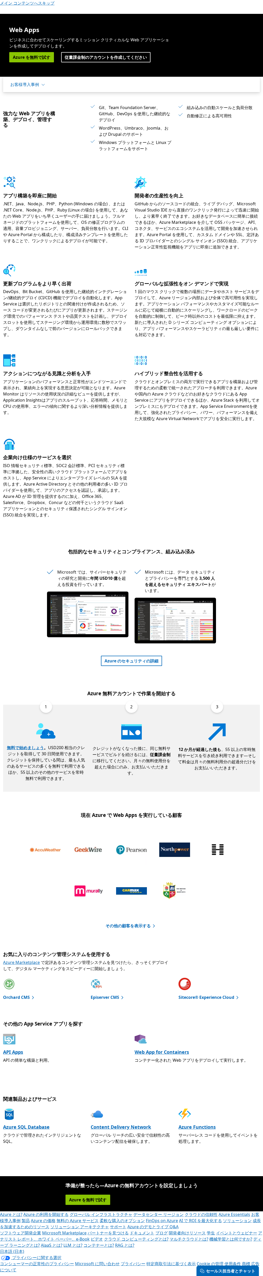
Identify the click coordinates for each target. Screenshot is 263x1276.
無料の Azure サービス (78, 1220)
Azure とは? (11, 1214)
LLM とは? (72, 1245)
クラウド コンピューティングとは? (136, 1239)
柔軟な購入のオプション (122, 1220)
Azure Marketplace (21, 962)
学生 (211, 1233)
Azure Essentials (234, 1214)
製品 (26, 1220)
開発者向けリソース (187, 1233)
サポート (118, 1227)
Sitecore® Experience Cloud (206, 997)
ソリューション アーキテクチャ (79, 1227)
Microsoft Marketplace (64, 1233)
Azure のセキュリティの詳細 (131, 661)
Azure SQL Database (26, 1127)
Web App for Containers (162, 1052)
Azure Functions (197, 1127)
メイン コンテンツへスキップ (27, 3)
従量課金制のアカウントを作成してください (106, 57)
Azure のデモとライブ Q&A (153, 1227)
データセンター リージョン (158, 1214)
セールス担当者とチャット (230, 1271)
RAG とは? (124, 1245)
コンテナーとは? (98, 1245)
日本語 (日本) (12, 1251)
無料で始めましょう (25, 747)
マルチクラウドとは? (189, 1239)
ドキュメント (142, 1233)
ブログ (161, 1233)
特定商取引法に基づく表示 (171, 1264)
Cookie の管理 (210, 1264)
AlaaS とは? (51, 1245)
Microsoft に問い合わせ (97, 1264)
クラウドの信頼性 (201, 1214)
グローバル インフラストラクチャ (101, 1214)
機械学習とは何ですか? (230, 1239)
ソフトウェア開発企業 (20, 1233)
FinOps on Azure (162, 1220)
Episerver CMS (105, 997)
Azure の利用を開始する (46, 1214)
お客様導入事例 (24, 84)
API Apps (13, 1052)
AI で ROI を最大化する (200, 1220)
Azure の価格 (43, 1220)
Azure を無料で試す (31, 57)
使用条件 (232, 1264)
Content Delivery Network (121, 1127)
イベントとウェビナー (236, 1233)
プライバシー (133, 1264)
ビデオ (97, 1239)
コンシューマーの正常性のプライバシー (37, 1264)
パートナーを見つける (108, 1233)
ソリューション (237, 1220)
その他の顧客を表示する (128, 926)
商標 (246, 1264)
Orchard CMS (16, 997)
